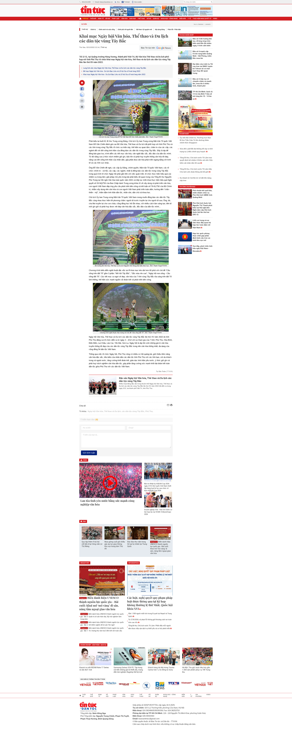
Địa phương (199, 695)
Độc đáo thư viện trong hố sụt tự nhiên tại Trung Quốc (137, 544)
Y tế (189, 18)
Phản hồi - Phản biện (174, 29)
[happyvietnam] (122, 683)
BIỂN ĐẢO (182, 18)
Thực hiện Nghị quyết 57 (202, 18)
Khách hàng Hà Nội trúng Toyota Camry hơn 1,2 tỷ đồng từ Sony (161, 668)
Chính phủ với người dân (125, 29)
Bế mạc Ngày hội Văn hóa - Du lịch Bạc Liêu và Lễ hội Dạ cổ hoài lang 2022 (111, 71)
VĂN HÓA (124, 18)
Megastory (154, 542)
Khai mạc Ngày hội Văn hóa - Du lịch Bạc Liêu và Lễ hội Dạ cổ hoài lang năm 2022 (114, 74)
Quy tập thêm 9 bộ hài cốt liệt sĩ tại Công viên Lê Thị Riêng (92, 544)
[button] (169, 535)
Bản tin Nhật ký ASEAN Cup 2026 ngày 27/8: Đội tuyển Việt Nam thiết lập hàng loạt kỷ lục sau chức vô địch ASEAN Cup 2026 (157, 487)
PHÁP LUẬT (116, 18)
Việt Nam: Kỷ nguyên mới (144, 29)
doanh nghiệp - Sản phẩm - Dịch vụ (93, 645)
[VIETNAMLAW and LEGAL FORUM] (112, 684)
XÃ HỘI (107, 18)
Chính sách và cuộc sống (107, 29)
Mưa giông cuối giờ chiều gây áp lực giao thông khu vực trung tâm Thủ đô (114, 545)
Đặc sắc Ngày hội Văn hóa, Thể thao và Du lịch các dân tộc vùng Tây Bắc (145, 379)
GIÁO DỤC (132, 18)
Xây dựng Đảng (160, 29)
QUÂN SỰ (156, 18)
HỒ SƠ (149, 18)
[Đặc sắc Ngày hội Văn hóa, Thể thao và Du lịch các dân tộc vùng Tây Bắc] (103, 386)
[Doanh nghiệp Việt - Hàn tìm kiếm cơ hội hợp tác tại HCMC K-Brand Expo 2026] (158, 499)
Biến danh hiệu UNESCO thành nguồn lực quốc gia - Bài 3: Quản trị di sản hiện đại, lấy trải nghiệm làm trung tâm (102, 616)
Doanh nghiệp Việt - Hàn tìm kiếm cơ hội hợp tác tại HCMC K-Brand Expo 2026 (158, 512)
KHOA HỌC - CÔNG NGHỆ (169, 18)
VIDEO (215, 18)
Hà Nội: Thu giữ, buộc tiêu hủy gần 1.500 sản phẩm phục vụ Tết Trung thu (196, 669)
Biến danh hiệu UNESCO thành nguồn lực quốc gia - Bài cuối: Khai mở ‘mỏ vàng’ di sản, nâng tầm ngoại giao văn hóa (160, 547)
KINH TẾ (101, 18)
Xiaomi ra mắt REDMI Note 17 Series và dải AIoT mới (94, 668)
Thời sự (85, 18)
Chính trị (93, 29)
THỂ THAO (141, 18)
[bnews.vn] (148, 686)
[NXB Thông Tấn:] (135, 686)
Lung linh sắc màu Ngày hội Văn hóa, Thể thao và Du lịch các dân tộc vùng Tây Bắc (114, 68)
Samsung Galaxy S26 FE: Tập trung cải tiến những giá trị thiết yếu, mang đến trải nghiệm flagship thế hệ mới (128, 669)
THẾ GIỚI (93, 18)
